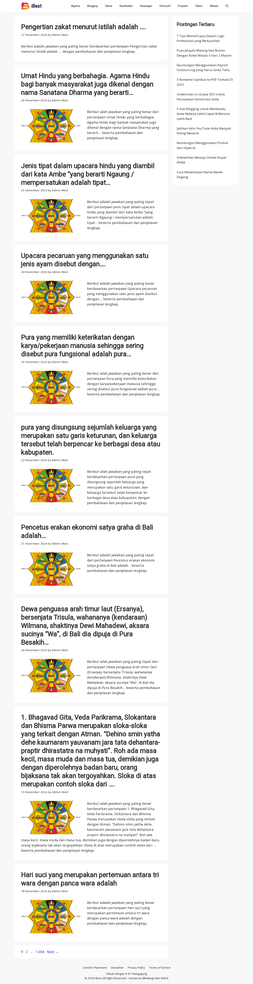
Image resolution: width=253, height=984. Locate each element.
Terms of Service (160, 967)
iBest (36, 6)
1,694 (40, 951)
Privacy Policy (136, 967)
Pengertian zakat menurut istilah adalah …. (83, 27)
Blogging (92, 6)
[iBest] (25, 6)
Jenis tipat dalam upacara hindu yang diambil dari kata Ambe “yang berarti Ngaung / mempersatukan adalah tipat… (87, 174)
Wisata (214, 6)
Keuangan (146, 6)
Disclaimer (117, 967)
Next (53, 951)
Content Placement (95, 967)
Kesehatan (126, 6)
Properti (183, 6)
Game (108, 6)
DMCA (164, 978)
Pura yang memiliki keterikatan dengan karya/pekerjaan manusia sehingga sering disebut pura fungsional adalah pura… (82, 345)
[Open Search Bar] (227, 6)
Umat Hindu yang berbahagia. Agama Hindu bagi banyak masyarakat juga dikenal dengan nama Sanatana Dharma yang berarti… (87, 84)
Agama (75, 6)
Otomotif (165, 6)
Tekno (198, 6)
